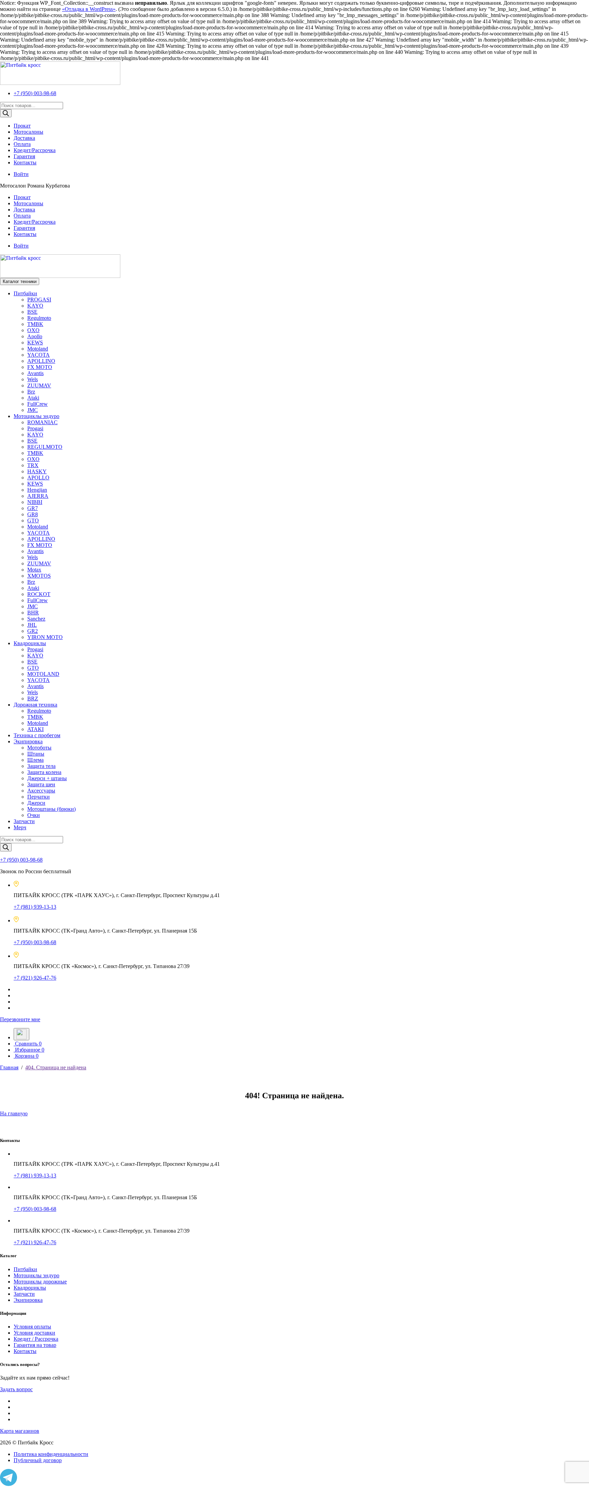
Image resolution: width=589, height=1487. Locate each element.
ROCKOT (38, 594)
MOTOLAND (43, 674)
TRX (33, 465)
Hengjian (37, 490)
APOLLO (38, 477)
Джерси (36, 803)
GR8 (32, 514)
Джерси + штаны (47, 778)
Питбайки (25, 293)
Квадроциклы (30, 643)
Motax (34, 570)
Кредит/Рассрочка (35, 150)
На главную (14, 1113)
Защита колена (44, 772)
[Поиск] (6, 113)
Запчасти (24, 821)
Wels (32, 379)
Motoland (37, 349)
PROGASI (39, 299)
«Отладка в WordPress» (89, 9)
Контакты (25, 162)
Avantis (35, 373)
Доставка (24, 138)
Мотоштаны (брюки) (51, 809)
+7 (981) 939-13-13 (35, 907)
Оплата (22, 144)
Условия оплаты (32, 1326)
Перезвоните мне (20, 1019)
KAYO (35, 306)
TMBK (35, 324)
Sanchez (36, 619)
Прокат (22, 126)
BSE (32, 312)
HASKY (37, 471)
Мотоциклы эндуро (36, 416)
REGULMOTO (44, 447)
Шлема (35, 760)
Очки (33, 815)
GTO (33, 520)
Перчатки (38, 797)
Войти (21, 174)
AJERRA (37, 496)
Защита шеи (41, 784)
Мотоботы (39, 747)
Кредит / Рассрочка (36, 1339)
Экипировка (28, 741)
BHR (33, 612)
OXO (33, 330)
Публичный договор (38, 1460)
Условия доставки (34, 1333)
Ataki (33, 398)
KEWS (35, 342)
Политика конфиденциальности (51, 1454)
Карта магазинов (19, 1431)
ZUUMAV (39, 385)
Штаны (35, 754)
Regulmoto (39, 318)
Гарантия (24, 156)
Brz (31, 392)
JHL (32, 625)
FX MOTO (39, 367)
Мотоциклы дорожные (40, 1281)
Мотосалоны (28, 132)
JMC (32, 410)
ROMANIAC (42, 422)
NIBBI (34, 502)
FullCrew (37, 404)
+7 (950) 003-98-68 (35, 93)
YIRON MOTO (45, 637)
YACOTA (38, 355)
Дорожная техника (35, 705)
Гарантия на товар (35, 1345)
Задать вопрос (16, 1389)
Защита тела (41, 766)
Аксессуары (41, 790)
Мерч (20, 827)
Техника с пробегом (37, 735)
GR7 (32, 508)
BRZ (32, 698)
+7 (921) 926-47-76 (35, 978)
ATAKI (35, 729)
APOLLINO (41, 361)
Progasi (35, 428)
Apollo (34, 336)
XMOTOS (39, 576)
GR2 (32, 631)
